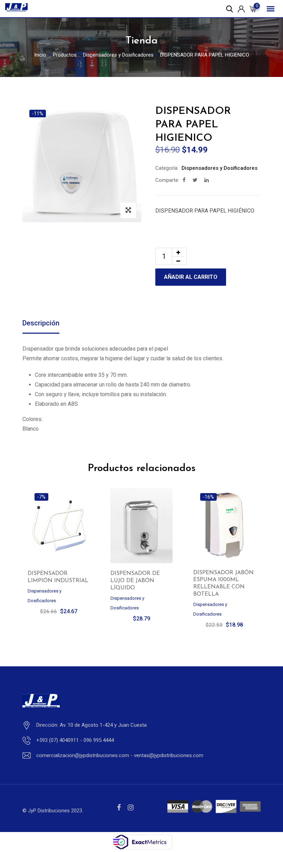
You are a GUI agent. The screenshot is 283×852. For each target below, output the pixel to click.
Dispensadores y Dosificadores (219, 168)
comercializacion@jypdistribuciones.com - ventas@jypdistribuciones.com (119, 755)
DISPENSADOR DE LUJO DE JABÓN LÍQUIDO (135, 581)
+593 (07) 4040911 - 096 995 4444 (75, 740)
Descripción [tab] (40, 323)
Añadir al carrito (190, 277)
